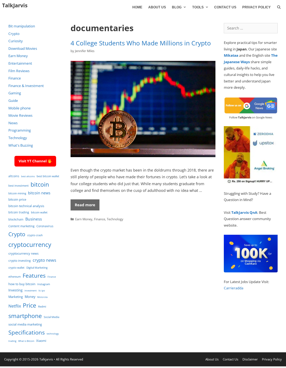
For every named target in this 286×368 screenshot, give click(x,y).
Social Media (51, 317)
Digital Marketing (37, 267)
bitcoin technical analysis (26, 206)
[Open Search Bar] (279, 7)
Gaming (14, 93)
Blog (177, 7)
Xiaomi (41, 341)
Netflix (14, 306)
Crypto (13, 33)
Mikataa (231, 55)
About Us (157, 7)
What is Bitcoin (26, 341)
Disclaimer (250, 359)
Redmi (42, 306)
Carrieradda (233, 288)
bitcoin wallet (39, 212)
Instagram (43, 284)
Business (33, 219)
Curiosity (15, 40)
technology (53, 333)
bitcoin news (39, 192)
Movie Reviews (20, 115)
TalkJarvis (14, 5)
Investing (15, 290)
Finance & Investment (26, 85)
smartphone (25, 316)
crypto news (44, 260)
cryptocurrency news (23, 253)
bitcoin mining (17, 193)
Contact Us (225, 7)
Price (29, 305)
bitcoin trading (18, 212)
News (13, 123)
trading (12, 341)
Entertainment (20, 63)
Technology (115, 219)
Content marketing (21, 226)
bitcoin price (17, 199)
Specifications (26, 332)
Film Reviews (19, 70)
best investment (18, 185)
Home (137, 7)
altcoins (13, 176)
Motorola (42, 297)
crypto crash (35, 235)
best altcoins (28, 176)
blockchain (15, 219)
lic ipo (42, 290)
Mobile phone (19, 108)
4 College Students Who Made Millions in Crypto (141, 43)
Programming (19, 130)
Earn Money (83, 219)
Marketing (15, 297)
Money (30, 296)
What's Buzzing (20, 145)
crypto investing (19, 261)
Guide (13, 100)
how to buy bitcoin (21, 284)
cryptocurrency (29, 244)
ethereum (14, 276)
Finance (99, 219)
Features (34, 275)
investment (30, 290)
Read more (85, 204)
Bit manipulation (21, 26)
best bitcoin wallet (48, 176)
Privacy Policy (256, 7)
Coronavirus (44, 226)
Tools (198, 7)
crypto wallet (16, 267)
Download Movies (22, 48)
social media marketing (25, 324)
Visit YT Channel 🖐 (35, 161)
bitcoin (40, 184)
